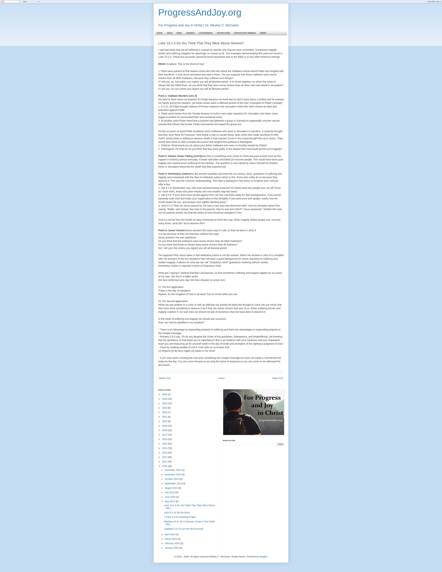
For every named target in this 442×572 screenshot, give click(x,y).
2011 (164, 461)
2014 (165, 448)
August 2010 (171, 488)
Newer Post (165, 378)
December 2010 (173, 470)
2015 (165, 443)
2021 (165, 417)
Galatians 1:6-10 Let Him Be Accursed (183, 529)
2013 (165, 452)
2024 (165, 403)
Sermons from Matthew (245, 33)
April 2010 (170, 534)
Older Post (277, 378)
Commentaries (205, 33)
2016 (165, 439)
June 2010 (170, 497)
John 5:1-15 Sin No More (177, 512)
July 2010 (170, 492)
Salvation (190, 33)
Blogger (263, 556)
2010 (165, 466)
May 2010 (170, 501)
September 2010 (173, 483)
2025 (165, 399)
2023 (165, 408)
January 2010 (172, 548)
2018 (165, 430)
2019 (165, 425)
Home (159, 33)
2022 (165, 412)
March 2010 (171, 539)
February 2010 (172, 543)
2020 (165, 421)
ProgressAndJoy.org (199, 12)
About (169, 33)
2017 (165, 434)
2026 (165, 394)
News (179, 33)
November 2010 (173, 474)
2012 (165, 457)
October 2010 (172, 479)
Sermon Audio (223, 33)
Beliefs (263, 33)
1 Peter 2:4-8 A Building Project (180, 517)
